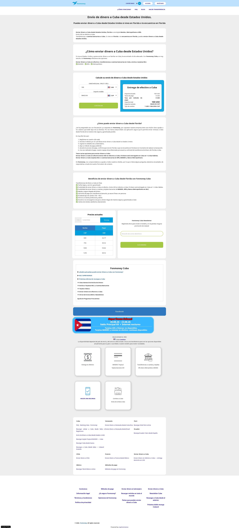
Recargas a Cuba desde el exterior (155, 499)
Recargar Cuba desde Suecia (85, 443)
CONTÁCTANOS (130, 3)
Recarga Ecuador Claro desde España (145, 433)
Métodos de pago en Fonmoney (115, 469)
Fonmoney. (83, 523)
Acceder (147, 3)
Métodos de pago (107, 489)
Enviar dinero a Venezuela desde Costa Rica (119, 425)
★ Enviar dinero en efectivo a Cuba (89, 292)
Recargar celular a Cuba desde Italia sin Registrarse (91, 430)
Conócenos (83, 489)
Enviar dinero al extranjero (132, 489)
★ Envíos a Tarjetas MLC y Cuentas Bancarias (93, 285)
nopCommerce (123, 527)
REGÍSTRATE (160, 3)
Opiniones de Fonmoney (107, 498)
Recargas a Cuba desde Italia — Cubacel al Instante (91, 448)
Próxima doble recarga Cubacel (155, 506)
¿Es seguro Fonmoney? (107, 493)
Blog (143, 9)
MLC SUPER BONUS (85, 275)
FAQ (136, 9)
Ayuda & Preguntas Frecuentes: (88, 299)
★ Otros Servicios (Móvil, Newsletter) (90, 295)
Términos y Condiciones (83, 498)
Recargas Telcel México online (85, 469)
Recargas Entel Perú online (142, 425)
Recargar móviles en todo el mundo (131, 494)
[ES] (139, 4)
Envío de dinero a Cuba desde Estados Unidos (90, 435)
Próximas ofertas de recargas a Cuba (92, 279)
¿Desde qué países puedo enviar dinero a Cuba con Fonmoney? (101, 272)
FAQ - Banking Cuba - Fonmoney (86, 425)
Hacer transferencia (157, 9)
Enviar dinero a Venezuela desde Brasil (117, 429)
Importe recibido (99, 91)
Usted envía (98, 83)
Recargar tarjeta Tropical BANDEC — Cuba (89, 439)
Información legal (83, 493)
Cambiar (123, 339)
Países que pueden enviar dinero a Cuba (131, 501)
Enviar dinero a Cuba (156, 489)
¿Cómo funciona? (124, 9)
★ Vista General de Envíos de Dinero (90, 282)
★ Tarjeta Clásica (83, 289)
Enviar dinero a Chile (82, 458)
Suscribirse (141, 245)
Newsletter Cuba (156, 493)
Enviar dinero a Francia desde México (117, 458)
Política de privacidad (83, 502)
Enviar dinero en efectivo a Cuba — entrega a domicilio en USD (148, 459)
